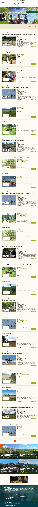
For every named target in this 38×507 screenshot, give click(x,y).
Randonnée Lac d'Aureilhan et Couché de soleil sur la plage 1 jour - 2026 (17, 193)
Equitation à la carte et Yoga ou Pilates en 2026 (12, 353)
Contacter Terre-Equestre (24, 498)
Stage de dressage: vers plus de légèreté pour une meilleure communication (18, 34)
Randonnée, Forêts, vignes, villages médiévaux (12, 246)
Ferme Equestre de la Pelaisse (6, 405)
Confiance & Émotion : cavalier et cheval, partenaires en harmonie (16, 52)
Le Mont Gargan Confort (7, 335)
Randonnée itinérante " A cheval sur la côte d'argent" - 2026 (15, 87)
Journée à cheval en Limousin (8, 300)
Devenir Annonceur (23, 496)
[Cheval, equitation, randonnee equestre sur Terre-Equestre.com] (19, 4)
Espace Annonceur (23, 494)
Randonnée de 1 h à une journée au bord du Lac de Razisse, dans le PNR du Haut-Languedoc (17, 265)
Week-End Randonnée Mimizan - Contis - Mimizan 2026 (14, 175)
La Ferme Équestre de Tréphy (6, 227)
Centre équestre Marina (5, 85)
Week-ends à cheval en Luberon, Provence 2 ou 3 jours (13, 140)
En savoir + (33, 46)
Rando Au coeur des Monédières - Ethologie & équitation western (16, 283)
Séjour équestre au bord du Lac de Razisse (11, 211)
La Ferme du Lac (4, 121)
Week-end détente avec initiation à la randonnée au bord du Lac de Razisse (18, 123)
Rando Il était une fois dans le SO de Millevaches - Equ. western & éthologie (18, 371)
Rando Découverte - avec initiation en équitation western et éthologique (17, 157)
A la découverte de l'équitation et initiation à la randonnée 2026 (15, 424)
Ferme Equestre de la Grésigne (6, 244)
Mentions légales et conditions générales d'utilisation (11, 495)
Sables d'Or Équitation (5, 68)
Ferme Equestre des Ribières (6, 298)
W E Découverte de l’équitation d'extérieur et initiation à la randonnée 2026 (18, 317)
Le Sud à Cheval (4, 138)
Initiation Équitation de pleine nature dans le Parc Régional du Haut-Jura (17, 407)
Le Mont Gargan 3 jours (7, 389)
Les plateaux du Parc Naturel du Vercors (10, 105)
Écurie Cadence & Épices (5, 32)
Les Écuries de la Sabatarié (31, 11)
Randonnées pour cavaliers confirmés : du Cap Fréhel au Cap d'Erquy (16, 70)
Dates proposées (19, 46)
